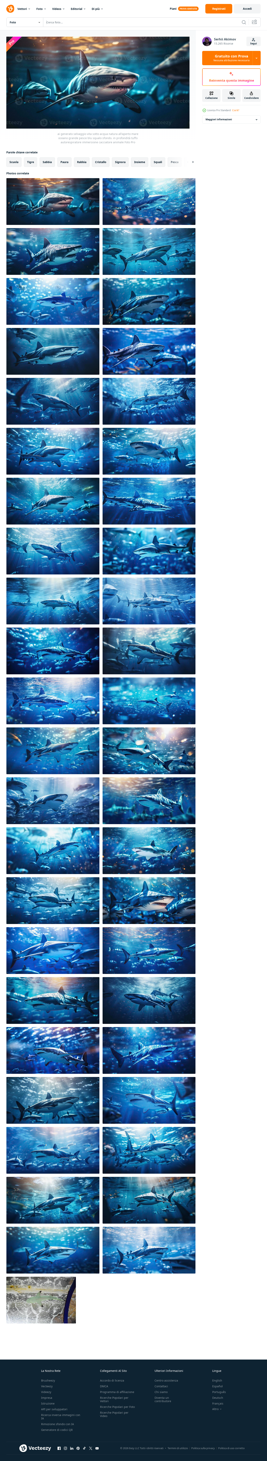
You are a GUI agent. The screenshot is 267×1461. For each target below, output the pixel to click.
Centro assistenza (166, 1380)
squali (158, 162)
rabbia (81, 162)
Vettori (22, 9)
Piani (173, 9)
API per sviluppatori (54, 1409)
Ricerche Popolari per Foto (117, 1407)
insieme (139, 162)
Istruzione (48, 1403)
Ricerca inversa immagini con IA (60, 1416)
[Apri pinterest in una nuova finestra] (78, 1448)
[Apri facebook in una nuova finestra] (59, 1448)
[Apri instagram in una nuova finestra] (65, 1448)
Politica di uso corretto (231, 1448)
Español (217, 1386)
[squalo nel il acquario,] (41, 1300)
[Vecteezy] (10, 9)
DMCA (104, 1386)
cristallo (100, 162)
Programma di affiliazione (117, 1392)
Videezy (46, 1392)
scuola (13, 162)
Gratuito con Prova (231, 58)
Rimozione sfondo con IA (57, 1424)
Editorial (76, 9)
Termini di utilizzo (178, 1448)
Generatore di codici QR (57, 1430)
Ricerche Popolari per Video (114, 1414)
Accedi (247, 9)
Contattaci (161, 1386)
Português (219, 1392)
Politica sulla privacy (203, 1448)
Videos (56, 9)
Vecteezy (47, 1386)
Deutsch (217, 1398)
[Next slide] (189, 162)
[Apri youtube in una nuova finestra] (97, 1448)
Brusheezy (48, 1380)
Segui (253, 43)
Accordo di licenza (112, 1380)
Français (217, 1403)
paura (64, 162)
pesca (174, 162)
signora (120, 162)
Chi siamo (161, 1392)
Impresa (46, 1398)
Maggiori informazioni (219, 119)
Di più (96, 9)
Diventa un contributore (163, 1399)
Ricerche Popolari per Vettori (114, 1399)
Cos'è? (235, 110)
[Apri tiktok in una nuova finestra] (84, 1448)
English (217, 1380)
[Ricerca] (244, 22)
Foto (39, 9)
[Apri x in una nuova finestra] (90, 1448)
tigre (30, 162)
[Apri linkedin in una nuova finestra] (71, 1448)
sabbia (47, 162)
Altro (215, 1409)
